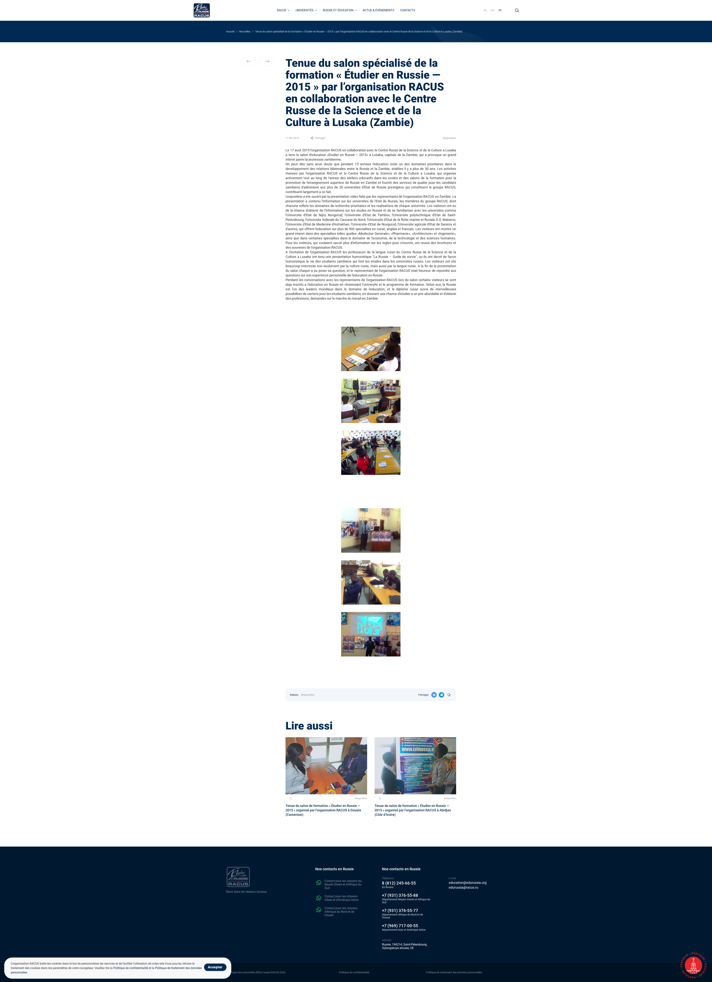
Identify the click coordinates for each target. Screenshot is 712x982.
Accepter (215, 967)
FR (500, 10)
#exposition (449, 138)
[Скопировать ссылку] (449, 695)
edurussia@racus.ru (463, 887)
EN (492, 10)
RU (485, 10)
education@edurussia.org (468, 883)
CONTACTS (407, 10)
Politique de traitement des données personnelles (454, 972)
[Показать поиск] (517, 10)
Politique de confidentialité (354, 972)
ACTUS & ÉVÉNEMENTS (378, 10)
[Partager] (434, 695)
